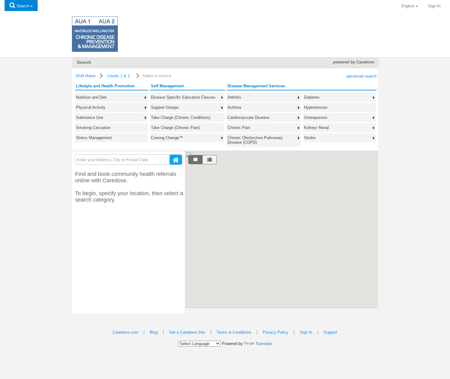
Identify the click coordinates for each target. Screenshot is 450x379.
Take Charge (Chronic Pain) (175, 127)
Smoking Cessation (93, 127)
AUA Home (86, 76)
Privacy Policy (275, 332)
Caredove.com (125, 332)
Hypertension (315, 107)
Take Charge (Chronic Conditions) (180, 117)
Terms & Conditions (233, 332)
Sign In (434, 6)
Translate (263, 343)
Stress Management (94, 137)
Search (22, 6)
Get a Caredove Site (187, 332)
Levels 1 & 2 (118, 76)
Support (330, 332)
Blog (154, 332)
